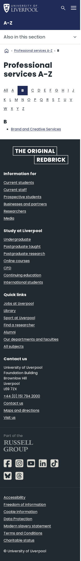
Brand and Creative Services (36, 129)
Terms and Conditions (23, 533)
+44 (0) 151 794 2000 (22, 396)
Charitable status (19, 540)
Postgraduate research (24, 253)
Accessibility (14, 497)
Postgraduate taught (22, 246)
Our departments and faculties (31, 339)
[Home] (30, 8)
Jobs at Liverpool (19, 303)
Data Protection (18, 518)
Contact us (13, 403)
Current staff (15, 189)
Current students (19, 182)
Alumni (10, 332)
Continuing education (22, 275)
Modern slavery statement (27, 526)
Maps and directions (21, 410)
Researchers (15, 211)
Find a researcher (19, 325)
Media (9, 218)
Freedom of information (25, 504)
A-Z (8, 23)
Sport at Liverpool (19, 317)
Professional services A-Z (33, 51)
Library (10, 310)
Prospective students (22, 196)
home (6, 50)
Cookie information (20, 511)
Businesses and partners (25, 204)
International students (23, 282)
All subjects (14, 346)
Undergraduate (17, 239)
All (6, 90)
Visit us (10, 417)
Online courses (17, 260)
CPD (7, 268)
